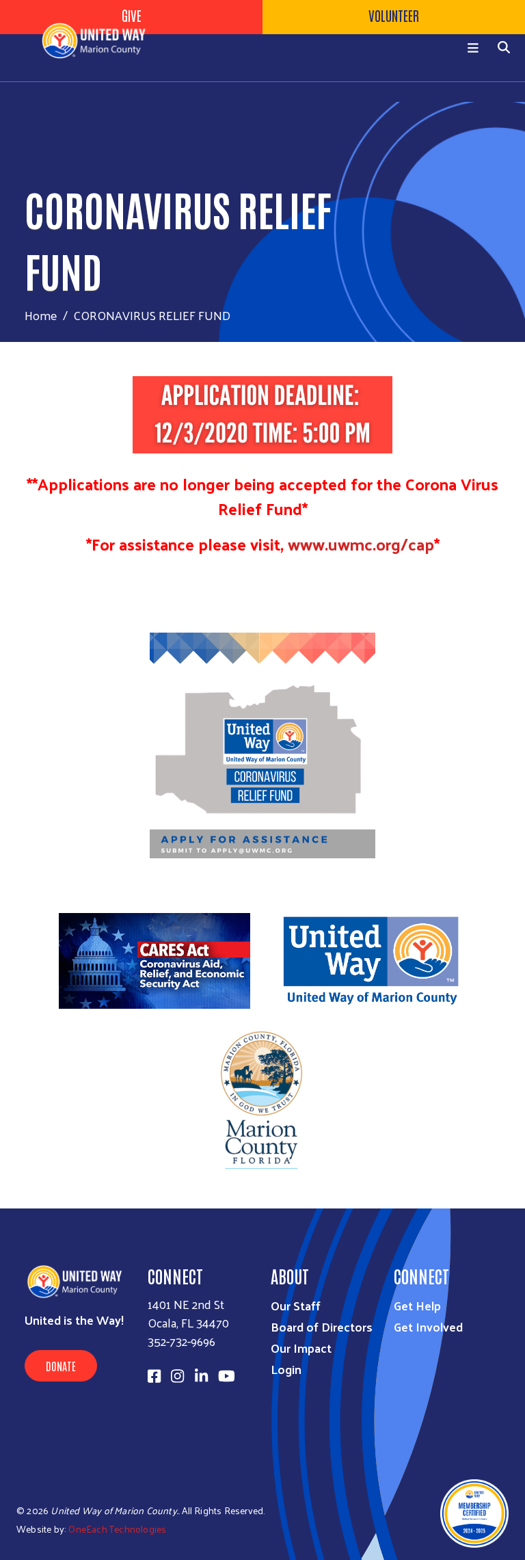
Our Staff (296, 1305)
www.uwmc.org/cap (361, 544)
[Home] (103, 40)
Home (41, 315)
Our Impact (301, 1347)
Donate (61, 1366)
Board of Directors (322, 1326)
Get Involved (428, 1326)
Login (286, 1368)
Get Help (417, 1305)
